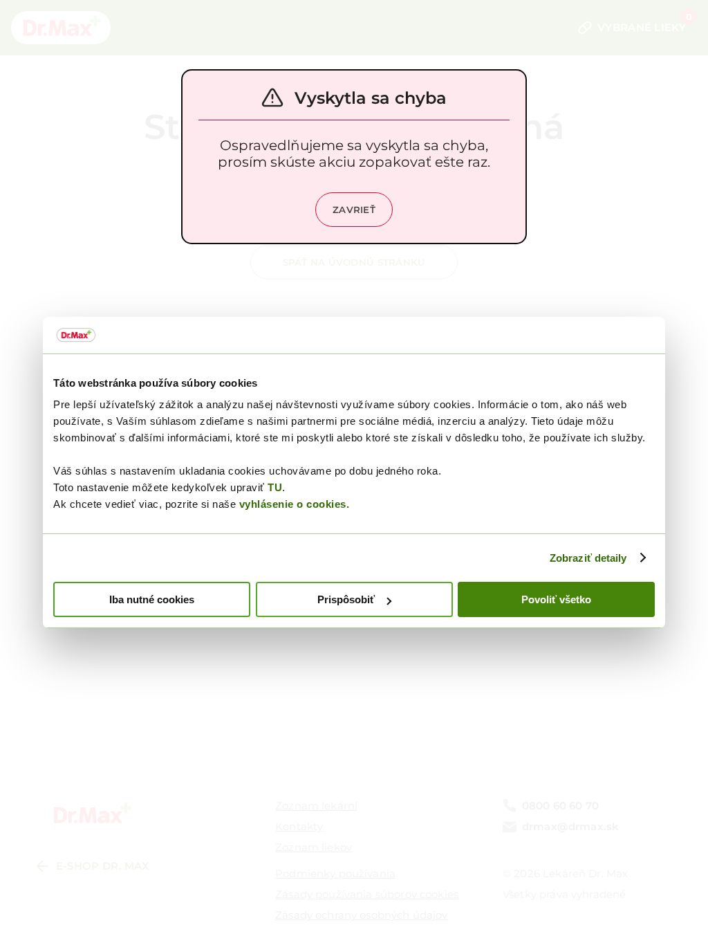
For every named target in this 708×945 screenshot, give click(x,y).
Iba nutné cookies (151, 599)
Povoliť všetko (556, 599)
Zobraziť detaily (588, 558)
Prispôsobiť (346, 599)
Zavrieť (354, 209)
